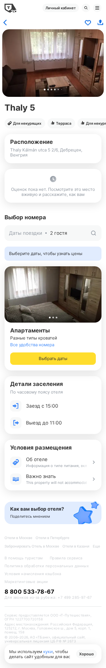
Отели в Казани (75, 546)
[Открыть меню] (97, 8)
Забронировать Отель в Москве (32, 546)
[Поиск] (86, 8)
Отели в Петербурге (52, 538)
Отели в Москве (18, 538)
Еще (96, 546)
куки (48, 651)
